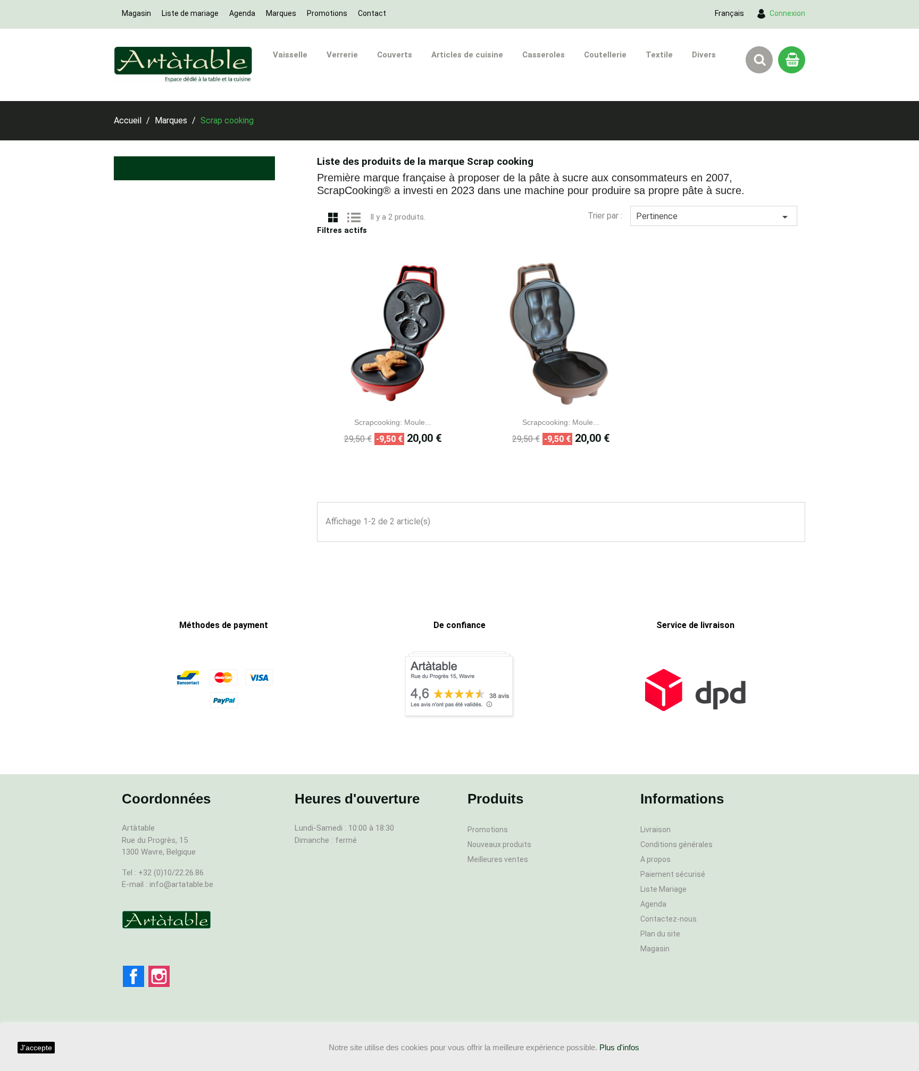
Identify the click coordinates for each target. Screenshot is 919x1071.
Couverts (394, 55)
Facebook (133, 976)
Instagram (159, 976)
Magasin (136, 13)
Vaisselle (290, 55)
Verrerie (342, 55)
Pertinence (713, 217)
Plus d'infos (619, 1047)
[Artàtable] (166, 919)
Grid (333, 216)
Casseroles (543, 55)
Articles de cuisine (467, 55)
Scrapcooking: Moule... (392, 422)
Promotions (327, 13)
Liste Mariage (663, 889)
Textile (659, 55)
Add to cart (404, 401)
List (354, 216)
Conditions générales (676, 844)
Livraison (655, 829)
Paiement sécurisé (672, 874)
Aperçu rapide (381, 401)
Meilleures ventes (497, 859)
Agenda (242, 13)
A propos (655, 859)
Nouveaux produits (499, 844)
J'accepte (36, 1047)
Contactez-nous (668, 919)
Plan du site (660, 934)
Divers (704, 55)
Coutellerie (605, 55)
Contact (372, 13)
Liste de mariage (190, 13)
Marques (281, 13)
